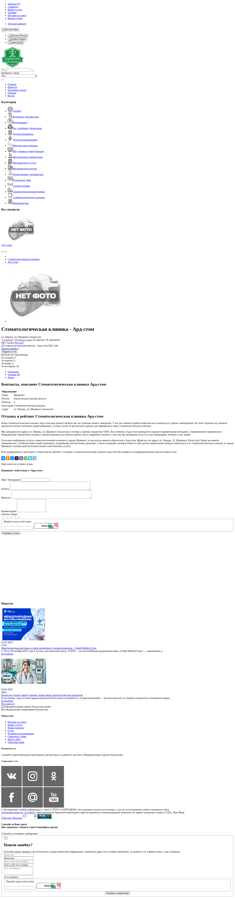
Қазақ (20, 42)
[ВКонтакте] (3, 458)
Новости (12, 87)
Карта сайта (14, 739)
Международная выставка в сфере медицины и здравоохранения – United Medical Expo (48, 648)
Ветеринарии (20, 122)
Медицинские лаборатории (28, 157)
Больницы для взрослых (26, 116)
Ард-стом (6, 245)
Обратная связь (16, 742)
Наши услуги (15, 725)
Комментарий (8, 511)
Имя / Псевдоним (10, 479)
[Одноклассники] (8, 458)
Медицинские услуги (24, 162)
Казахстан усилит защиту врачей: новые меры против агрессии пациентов (42, 695)
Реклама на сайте (17, 722)
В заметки (39, 339)
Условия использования (21, 733)
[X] (17, 458)
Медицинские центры (25, 168)
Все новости (8, 703)
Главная (12, 84)
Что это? (19, 342)
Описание (13, 371)
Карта (11, 377)
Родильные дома (22, 180)
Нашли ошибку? (10, 348)
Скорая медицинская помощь (29, 191)
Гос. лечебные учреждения (27, 128)
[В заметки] (5, 251)
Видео (11, 95)
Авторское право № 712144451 (18, 812)
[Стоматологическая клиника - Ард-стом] (36, 321)
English (22, 39)
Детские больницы (23, 134)
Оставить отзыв (23, 339)
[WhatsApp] (25, 458)
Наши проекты (16, 727)
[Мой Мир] (12, 458)
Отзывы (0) (14, 374)
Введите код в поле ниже (17, 521)
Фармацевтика (21, 203)
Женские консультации (25, 145)
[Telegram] (34, 458)
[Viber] (21, 458)
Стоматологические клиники (29, 197)
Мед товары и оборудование (28, 151)
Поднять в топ (9, 351)
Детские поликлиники (25, 139)
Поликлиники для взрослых (28, 174)
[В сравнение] (2, 251)
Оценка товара (9, 514)
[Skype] (30, 458)
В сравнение (53, 339)
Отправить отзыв (11, 533)
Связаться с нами (17, 736)
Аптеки (17, 111)
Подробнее (7, 653)
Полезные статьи (17, 90)
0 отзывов (7, 339)
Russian (23, 35)
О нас (11, 730)
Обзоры (12, 93)
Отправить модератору (117, 893)
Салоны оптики (21, 186)
